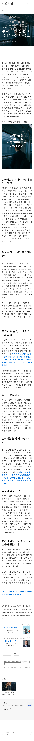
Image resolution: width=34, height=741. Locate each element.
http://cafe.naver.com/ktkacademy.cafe (15, 638)
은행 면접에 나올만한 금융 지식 (12, 662)
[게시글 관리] (10, 654)
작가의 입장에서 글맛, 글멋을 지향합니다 (12, 706)
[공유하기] (7, 654)
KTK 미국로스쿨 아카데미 (11, 641)
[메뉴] (30, 3)
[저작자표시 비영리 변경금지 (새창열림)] (22, 654)
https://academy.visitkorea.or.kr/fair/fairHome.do (15, 625)
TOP (30, 733)
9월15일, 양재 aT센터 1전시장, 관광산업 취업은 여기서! (11, 631)
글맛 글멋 (7, 3)
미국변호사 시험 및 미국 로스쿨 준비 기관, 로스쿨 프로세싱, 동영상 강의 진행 (11, 645)
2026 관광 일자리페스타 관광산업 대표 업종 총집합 (11, 628)
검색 (26, 3)
